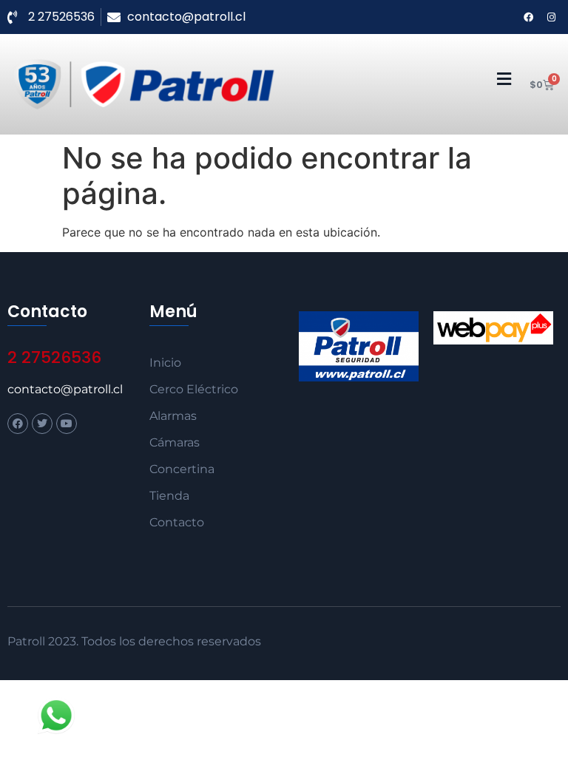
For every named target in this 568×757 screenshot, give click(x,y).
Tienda (169, 496)
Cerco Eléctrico (193, 389)
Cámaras (174, 442)
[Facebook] (528, 17)
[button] (504, 79)
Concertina (181, 469)
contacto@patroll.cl (65, 389)
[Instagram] (551, 17)
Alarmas (173, 416)
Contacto (176, 522)
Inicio (165, 363)
